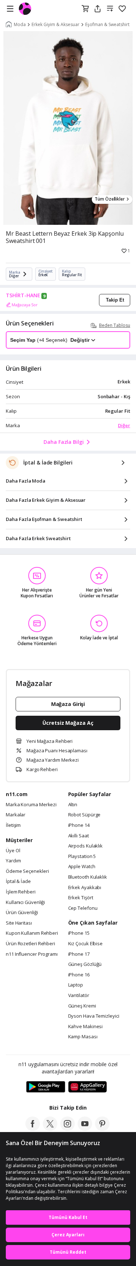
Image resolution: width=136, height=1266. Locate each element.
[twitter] (50, 1129)
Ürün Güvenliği (22, 913)
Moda (20, 25)
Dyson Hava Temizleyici (93, 1016)
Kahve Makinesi (85, 1027)
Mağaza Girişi (68, 704)
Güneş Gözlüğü (85, 964)
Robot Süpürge (84, 815)
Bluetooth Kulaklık (87, 877)
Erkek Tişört (80, 898)
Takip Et (115, 300)
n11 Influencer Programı (32, 954)
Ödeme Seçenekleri (27, 871)
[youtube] (85, 1129)
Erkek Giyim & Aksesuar (55, 25)
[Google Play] (45, 1087)
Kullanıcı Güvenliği (25, 902)
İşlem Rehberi (21, 892)
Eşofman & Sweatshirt (107, 25)
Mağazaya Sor (25, 304)
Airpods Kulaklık (85, 846)
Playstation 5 (82, 856)
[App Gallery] (87, 1087)
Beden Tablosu (114, 325)
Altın (73, 805)
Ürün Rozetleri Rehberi (30, 944)
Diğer (124, 425)
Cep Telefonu (83, 908)
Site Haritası (19, 923)
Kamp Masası (83, 1037)
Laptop (75, 985)
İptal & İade (18, 881)
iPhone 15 (79, 933)
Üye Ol (13, 851)
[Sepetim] (85, 9)
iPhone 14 (79, 825)
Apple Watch (81, 867)
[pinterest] (102, 1129)
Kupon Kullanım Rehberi (32, 933)
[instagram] (67, 1129)
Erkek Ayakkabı (85, 888)
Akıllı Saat (78, 836)
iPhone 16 (79, 975)
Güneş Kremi (82, 1006)
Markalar (15, 815)
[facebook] (32, 1129)
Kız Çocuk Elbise (85, 944)
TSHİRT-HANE (23, 295)
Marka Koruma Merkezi (31, 805)
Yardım (13, 861)
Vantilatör (78, 995)
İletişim (13, 825)
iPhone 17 (79, 954)
